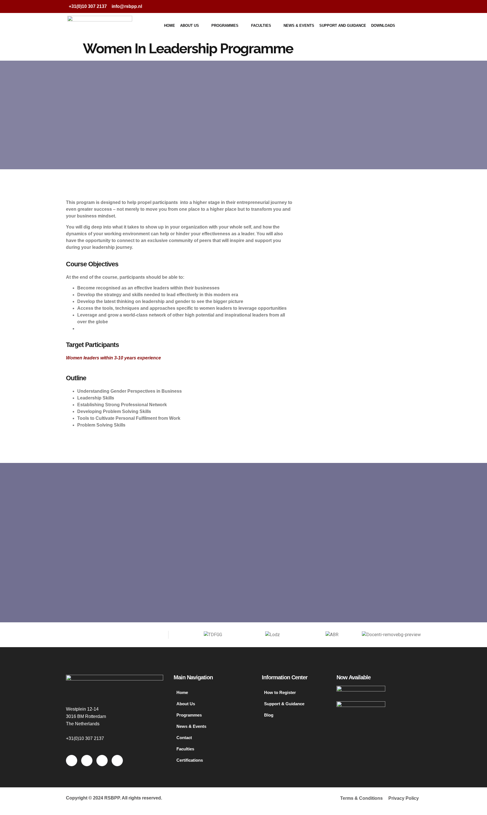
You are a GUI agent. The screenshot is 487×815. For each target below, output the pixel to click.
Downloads (383, 25)
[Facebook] (380, 6)
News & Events (299, 25)
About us (189, 25)
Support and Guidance (342, 25)
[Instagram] (413, 6)
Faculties (261, 25)
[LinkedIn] (402, 6)
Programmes (224, 25)
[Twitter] (391, 6)
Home (169, 25)
